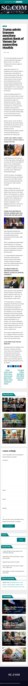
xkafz (11, 683)
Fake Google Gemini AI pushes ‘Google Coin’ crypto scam (13, 657)
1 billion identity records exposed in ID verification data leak (13, 609)
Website (5, 508)
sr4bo (9, 683)
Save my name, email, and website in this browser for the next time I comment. (13, 520)
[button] (19, 16)
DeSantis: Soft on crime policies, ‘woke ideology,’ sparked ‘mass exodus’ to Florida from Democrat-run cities (13, 584)
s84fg (14, 683)
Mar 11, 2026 (8, 611)
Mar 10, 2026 (8, 627)
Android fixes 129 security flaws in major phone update (13, 625)
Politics (4, 26)
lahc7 (4, 683)
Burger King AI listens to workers (11, 562)
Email (4, 499)
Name (4, 490)
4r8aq (1, 683)
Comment (5, 460)
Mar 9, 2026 (8, 659)
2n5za (6, 683)
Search (4, 534)
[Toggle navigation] (25, 16)
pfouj (17, 683)
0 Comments (17, 611)
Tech (5, 605)
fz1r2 (19, 683)
